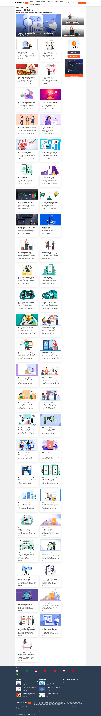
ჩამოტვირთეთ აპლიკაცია (42, 711)
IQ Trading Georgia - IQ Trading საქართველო (25, 714)
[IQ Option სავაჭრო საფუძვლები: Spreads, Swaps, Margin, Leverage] (50, 194)
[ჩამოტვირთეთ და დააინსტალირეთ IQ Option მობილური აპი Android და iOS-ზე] (50, 219)
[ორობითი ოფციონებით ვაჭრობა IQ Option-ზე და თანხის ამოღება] (27, 69)
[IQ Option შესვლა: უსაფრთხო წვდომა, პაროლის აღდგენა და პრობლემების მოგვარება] (27, 645)
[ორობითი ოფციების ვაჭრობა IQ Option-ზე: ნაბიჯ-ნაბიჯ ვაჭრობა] (27, 545)
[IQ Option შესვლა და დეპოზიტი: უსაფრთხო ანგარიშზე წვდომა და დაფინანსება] (50, 470)
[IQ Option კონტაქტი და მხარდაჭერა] (50, 119)
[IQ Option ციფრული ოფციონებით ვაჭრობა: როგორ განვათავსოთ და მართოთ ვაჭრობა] (27, 470)
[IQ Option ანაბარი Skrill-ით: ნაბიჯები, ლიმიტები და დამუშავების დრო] (27, 495)
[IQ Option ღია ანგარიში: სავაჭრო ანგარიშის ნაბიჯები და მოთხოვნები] (27, 570)
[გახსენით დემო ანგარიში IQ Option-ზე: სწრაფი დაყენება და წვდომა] (27, 245)
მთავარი (18, 7)
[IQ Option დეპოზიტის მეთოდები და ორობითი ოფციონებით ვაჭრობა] (50, 295)
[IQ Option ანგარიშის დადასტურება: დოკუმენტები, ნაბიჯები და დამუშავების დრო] (27, 595)
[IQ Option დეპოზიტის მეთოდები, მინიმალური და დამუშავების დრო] (27, 620)
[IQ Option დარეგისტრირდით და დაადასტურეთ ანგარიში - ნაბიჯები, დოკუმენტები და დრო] (27, 520)
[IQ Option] (74, 49)
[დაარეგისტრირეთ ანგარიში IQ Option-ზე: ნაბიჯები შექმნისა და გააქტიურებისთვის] (50, 620)
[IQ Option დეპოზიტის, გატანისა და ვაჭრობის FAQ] (27, 119)
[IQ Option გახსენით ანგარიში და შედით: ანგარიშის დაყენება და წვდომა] (27, 270)
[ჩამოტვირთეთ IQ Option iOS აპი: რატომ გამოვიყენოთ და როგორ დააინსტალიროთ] (27, 219)
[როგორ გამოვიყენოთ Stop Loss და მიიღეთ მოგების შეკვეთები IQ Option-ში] (50, 144)
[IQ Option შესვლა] (27, 169)
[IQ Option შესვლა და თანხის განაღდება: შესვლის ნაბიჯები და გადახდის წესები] (50, 169)
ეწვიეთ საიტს (74, 52)
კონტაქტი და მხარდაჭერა (36, 4)
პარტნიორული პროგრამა (30, 711)
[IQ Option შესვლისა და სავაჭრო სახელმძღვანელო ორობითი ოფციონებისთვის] (27, 295)
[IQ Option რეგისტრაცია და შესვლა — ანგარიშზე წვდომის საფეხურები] (50, 570)
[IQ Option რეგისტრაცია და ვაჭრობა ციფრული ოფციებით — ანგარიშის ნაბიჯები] (50, 420)
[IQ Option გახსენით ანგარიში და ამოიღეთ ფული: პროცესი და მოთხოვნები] (27, 395)
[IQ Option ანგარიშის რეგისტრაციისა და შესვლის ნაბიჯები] (50, 270)
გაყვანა (56, 1)
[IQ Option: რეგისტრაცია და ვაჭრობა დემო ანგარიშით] (27, 445)
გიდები (38, 1)
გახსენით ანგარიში (74, 56)
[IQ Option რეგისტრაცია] (50, 370)
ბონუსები (32, 1)
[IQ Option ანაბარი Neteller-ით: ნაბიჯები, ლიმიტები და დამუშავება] (27, 345)
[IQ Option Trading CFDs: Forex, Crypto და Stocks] (50, 545)
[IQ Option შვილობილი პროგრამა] (50, 94)
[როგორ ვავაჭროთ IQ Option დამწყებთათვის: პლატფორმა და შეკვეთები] (27, 420)
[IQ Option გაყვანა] (50, 595)
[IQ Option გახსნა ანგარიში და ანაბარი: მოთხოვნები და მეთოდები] (27, 320)
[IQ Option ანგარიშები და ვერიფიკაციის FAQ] (27, 144)
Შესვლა (43, 1)
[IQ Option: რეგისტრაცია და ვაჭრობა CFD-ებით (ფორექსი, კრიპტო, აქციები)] (50, 320)
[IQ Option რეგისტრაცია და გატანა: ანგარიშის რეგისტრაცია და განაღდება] (27, 94)
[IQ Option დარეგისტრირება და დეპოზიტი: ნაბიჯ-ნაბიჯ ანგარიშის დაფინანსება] (50, 495)
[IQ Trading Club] (24, 702)
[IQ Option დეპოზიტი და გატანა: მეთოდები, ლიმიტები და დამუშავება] (50, 520)
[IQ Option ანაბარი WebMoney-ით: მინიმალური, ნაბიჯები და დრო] (27, 370)
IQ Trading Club (20, 711)
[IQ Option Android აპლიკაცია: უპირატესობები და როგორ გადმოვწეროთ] (27, 194)
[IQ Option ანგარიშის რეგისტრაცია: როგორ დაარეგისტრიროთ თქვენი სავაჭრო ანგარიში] (50, 69)
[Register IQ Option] (74, 66)
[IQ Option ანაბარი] (50, 445)
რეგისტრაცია (50, 1)
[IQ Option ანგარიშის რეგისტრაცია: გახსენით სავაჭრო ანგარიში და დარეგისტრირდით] (50, 44)
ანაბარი (62, 1)
